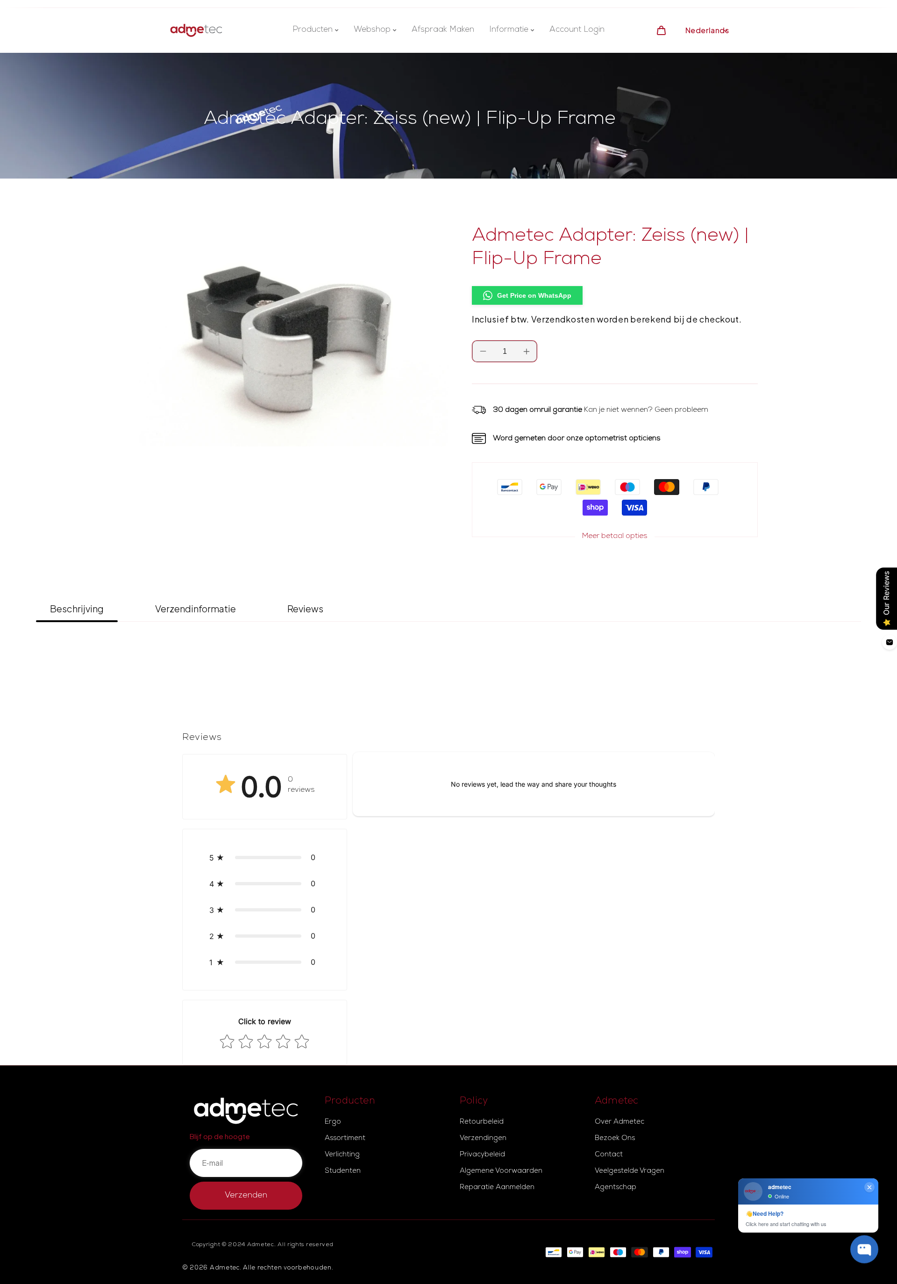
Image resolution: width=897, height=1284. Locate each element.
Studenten (343, 1171)
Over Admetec (619, 1122)
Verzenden (246, 1195)
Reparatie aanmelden (497, 1187)
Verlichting (342, 1155)
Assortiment (345, 1138)
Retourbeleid (482, 1122)
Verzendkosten (563, 319)
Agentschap (615, 1187)
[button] (264, 857)
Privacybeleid (482, 1155)
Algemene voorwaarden (501, 1171)
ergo (333, 1122)
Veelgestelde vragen (629, 1171)
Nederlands (707, 30)
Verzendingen (483, 1138)
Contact (609, 1155)
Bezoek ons (615, 1138)
